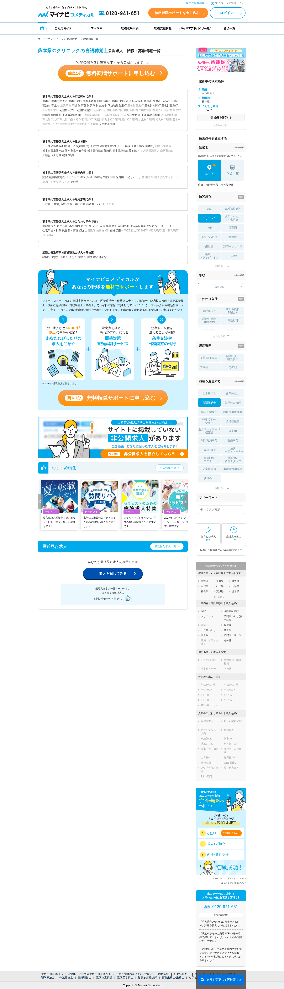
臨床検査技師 (104, 977)
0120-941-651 (119, 13)
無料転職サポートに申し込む (111, 73)
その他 (233, 255)
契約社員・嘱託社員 (233, 358)
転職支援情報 (163, 28)
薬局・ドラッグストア (209, 256)
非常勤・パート (209, 367)
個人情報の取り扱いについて (135, 974)
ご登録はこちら (230, 833)
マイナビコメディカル (50, 39)
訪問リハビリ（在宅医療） (233, 218)
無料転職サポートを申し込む (177, 13)
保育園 (233, 227)
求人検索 (96, 28)
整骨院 (233, 237)
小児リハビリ (209, 237)
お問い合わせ (182, 974)
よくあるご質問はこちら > (233, 883)
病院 (209, 208)
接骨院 (209, 246)
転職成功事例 (129, 28)
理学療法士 (48, 977)
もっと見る (219, 336)
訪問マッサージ (232, 246)
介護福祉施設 (233, 208)
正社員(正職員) (209, 357)
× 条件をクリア (221, 125)
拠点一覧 (229, 28)
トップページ (42, 28)
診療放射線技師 (147, 977)
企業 (209, 227)
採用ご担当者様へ (196, 3)
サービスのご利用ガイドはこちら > (229, 878)
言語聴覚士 (73, 39)
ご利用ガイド (63, 28)
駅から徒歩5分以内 (233, 311)
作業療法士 (66, 977)
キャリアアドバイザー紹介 (196, 28)
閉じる (219, 266)
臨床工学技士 (125, 977)
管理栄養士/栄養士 (173, 977)
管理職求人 (209, 310)
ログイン (227, 13)
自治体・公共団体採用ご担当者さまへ (91, 974)
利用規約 (163, 974)
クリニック (209, 218)
